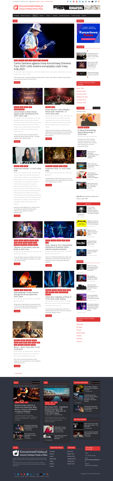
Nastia (23, 192)
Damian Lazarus (56, 118)
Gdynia (20, 240)
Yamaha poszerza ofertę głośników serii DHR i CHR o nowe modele (92, 287)
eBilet (20, 184)
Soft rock (48, 294)
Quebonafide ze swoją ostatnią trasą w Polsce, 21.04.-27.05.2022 (60, 428)
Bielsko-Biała (80, 333)
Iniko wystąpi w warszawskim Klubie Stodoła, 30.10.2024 (92, 277)
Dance (16, 240)
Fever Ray (35, 186)
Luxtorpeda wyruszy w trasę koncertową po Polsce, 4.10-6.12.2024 (92, 55)
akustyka (17, 120)
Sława (56, 402)
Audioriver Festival (30, 175)
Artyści (48, 15)
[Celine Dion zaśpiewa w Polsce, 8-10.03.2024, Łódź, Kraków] (59, 272)
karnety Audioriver (29, 188)
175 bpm (16, 175)
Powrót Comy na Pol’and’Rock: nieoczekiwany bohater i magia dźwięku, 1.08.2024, (93, 154)
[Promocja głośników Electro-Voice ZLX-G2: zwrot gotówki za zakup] (81, 295)
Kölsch (62, 120)
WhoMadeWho (17, 201)
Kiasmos (35, 188)
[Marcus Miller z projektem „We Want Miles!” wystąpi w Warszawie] (78, 386)
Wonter (30, 201)
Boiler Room (20, 179)
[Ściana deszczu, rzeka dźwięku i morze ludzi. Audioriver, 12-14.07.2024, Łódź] (59, 89)
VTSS (39, 199)
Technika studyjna (75, 15)
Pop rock (52, 292)
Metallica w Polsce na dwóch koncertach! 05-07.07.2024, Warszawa (93, 222)
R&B (38, 342)
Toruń (35, 242)
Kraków (31, 240)
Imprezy (41, 15)
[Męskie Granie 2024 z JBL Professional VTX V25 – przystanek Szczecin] (81, 183)
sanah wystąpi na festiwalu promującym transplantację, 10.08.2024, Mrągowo (92, 175)
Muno (64, 122)
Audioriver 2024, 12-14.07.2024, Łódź (58, 169)
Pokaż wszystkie (96, 108)
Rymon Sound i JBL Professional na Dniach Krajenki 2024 (93, 165)
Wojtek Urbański (24, 201)
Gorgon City (58, 120)
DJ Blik (35, 181)
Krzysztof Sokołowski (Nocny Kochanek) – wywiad (92, 251)
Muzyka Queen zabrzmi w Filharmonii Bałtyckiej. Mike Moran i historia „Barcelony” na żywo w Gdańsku (26, 408)
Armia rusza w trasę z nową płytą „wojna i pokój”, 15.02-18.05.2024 (91, 425)
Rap (52, 402)
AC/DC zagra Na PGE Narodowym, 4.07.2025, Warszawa (30, 435)
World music (44, 60)
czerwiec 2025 (61, 72)
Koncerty (16, 107)
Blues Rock (21, 60)
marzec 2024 (58, 305)
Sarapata (31, 195)
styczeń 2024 (57, 253)
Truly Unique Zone (18, 199)
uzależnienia (25, 199)
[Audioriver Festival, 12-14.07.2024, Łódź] (28, 148)
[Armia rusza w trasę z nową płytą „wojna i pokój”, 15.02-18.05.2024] (78, 422)
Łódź (30, 60)
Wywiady (55, 15)
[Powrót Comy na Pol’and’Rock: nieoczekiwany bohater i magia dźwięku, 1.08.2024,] (81, 151)
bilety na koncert (46, 72)
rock (19, 127)
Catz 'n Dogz (26, 179)
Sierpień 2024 (80, 91)
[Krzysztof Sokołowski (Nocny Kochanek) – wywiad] (81, 249)
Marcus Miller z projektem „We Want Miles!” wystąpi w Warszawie (91, 388)
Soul (15, 344)
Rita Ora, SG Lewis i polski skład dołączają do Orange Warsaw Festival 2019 (92, 268)
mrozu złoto (32, 356)
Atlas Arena (22, 120)
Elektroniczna (49, 166)
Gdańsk (47, 240)
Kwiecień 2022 (18, 353)
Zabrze (35, 245)
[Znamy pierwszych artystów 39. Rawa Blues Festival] (81, 240)
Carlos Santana (53, 72)
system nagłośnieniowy (29, 127)
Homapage (16, 15)
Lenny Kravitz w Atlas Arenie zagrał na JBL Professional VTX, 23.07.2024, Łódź (26, 114)
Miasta (34, 15)
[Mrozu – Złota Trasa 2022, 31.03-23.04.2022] (28, 322)
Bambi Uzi (21, 177)
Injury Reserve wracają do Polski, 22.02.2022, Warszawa (60, 437)
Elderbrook (63, 118)
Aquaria (48, 253)
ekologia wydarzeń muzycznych (29, 184)
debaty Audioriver (30, 181)
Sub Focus (16, 197)
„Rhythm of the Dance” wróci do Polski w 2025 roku (26, 248)
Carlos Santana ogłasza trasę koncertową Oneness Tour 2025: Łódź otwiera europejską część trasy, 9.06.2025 (42, 66)
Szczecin (79, 341)
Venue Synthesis (21, 129)
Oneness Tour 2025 (26, 74)
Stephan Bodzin (37, 195)
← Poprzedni (17, 373)
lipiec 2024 (22, 122)
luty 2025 (16, 253)
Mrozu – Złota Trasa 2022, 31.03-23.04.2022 (27, 348)
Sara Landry (25, 195)
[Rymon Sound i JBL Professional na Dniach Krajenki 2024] (81, 163)
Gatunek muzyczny (25, 15)
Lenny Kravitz (17, 122)
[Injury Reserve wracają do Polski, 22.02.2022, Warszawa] (49, 434)
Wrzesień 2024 (81, 94)
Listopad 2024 (81, 100)
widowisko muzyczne (32, 129)
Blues (16, 60)
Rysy (56, 124)
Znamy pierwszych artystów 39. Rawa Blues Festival (91, 242)
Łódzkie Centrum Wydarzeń (51, 122)
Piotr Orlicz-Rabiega (49, 124)
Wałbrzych (20, 344)
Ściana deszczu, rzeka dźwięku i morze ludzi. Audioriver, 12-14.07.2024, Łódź (57, 111)
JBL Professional (34, 120)
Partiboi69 (68, 122)
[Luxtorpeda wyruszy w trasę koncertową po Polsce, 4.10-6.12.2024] (81, 54)
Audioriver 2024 (48, 118)
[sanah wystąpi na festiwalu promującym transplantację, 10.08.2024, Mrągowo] (81, 172)
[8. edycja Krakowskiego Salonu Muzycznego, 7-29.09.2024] (88, 115)
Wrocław (30, 245)
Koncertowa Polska (29, 72)
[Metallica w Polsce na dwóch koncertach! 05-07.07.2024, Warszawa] (81, 220)
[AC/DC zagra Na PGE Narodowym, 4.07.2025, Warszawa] (19, 433)
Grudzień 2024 (81, 103)
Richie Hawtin (17, 195)
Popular (89, 204)
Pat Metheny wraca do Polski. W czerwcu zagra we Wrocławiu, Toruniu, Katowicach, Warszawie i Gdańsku (91, 398)
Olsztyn (25, 242)
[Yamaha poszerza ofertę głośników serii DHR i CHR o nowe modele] (81, 284)
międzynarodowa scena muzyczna (33, 122)
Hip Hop (47, 402)
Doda (52, 253)
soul (22, 127)
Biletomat (26, 177)
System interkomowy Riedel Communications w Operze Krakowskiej (91, 433)
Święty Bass (21, 197)
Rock (39, 60)
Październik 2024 (81, 97)
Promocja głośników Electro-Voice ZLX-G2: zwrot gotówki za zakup (93, 297)
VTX (26, 129)
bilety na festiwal (32, 177)
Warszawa (17, 245)
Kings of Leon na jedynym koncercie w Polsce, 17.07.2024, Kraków (92, 232)
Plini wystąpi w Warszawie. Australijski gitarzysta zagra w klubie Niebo (31, 427)
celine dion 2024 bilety (65, 303)
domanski (27, 413)
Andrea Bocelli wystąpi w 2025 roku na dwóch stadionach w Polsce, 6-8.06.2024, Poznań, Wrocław (93, 75)
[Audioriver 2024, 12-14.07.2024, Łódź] (59, 148)
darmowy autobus (18, 181)
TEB (25, 197)
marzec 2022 (25, 353)
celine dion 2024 (55, 303)
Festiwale (48, 107)
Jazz (26, 60)
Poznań (30, 242)
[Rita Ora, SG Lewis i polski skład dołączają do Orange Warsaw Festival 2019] (81, 265)
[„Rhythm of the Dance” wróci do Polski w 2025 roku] (28, 222)
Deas (24, 181)
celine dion (49, 303)
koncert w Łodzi (68, 72)
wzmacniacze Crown (18, 131)
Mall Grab (38, 190)
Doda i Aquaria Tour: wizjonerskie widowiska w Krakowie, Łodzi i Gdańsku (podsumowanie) (58, 247)
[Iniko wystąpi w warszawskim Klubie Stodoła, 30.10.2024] (81, 276)
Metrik (20, 192)
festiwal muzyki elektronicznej (26, 186)
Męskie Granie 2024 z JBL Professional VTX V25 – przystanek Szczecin (92, 186)
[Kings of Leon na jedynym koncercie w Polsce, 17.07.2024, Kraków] (81, 229)
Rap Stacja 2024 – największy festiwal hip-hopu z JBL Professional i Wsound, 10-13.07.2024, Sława (56, 410)
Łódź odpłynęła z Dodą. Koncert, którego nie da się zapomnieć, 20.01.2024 (26, 294)
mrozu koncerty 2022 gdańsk (23, 356)
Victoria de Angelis (61, 124)
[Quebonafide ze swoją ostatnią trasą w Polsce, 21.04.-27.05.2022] (49, 426)
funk (29, 120)
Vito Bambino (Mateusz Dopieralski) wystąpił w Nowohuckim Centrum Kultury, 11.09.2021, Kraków (93, 307)
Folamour (16, 188)
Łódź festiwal (25, 190)
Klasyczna (86, 127)
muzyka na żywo (17, 74)
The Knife (29, 197)
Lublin (36, 240)
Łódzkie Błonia (32, 190)
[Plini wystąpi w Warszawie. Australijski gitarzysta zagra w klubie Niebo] (19, 424)
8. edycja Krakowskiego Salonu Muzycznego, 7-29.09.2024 (87, 132)
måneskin (60, 122)
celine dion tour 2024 (50, 305)
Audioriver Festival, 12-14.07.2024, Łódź (27, 169)
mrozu (29, 353)
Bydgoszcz (17, 340)
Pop (47, 242)
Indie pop (48, 290)
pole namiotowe (34, 192)
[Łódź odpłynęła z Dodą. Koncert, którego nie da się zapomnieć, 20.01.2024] (28, 272)
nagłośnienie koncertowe (27, 124)
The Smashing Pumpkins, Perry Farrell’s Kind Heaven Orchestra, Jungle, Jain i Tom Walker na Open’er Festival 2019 (88, 210)
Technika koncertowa (64, 15)
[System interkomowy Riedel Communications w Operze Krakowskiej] (78, 431)
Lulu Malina (19, 190)
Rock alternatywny (63, 292)
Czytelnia (84, 15)
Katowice (28, 340)
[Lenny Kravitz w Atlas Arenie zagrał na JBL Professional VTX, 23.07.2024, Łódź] (28, 89)
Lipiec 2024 (80, 88)
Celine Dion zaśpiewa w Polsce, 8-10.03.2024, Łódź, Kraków (58, 298)
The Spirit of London (36, 197)
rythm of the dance (23, 253)
